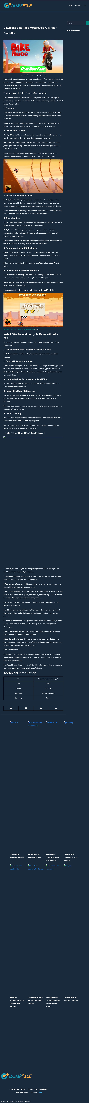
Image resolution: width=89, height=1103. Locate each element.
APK (40, 1092)
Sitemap (34, 1092)
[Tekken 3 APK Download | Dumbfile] (17, 786)
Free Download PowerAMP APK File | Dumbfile (71, 857)
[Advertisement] (78, 62)
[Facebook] (11, 708)
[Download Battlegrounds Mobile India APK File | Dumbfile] (17, 929)
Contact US (14, 1089)
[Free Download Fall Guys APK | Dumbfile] (71, 929)
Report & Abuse (22, 1092)
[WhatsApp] (40, 708)
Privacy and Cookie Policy (38, 1089)
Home (70, 5)
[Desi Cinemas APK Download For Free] (35, 786)
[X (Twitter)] (26, 708)
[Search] (85, 5)
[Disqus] (44, 1039)
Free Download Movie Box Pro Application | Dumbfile (35, 1000)
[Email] (55, 708)
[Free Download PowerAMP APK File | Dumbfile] (71, 786)
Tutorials (78, 5)
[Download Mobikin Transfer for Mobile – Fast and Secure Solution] (53, 929)
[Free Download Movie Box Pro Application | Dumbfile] (35, 929)
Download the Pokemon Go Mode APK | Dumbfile (52, 857)
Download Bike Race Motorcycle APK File (18, 329)
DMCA (23, 1089)
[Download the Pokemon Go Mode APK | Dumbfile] (53, 786)
